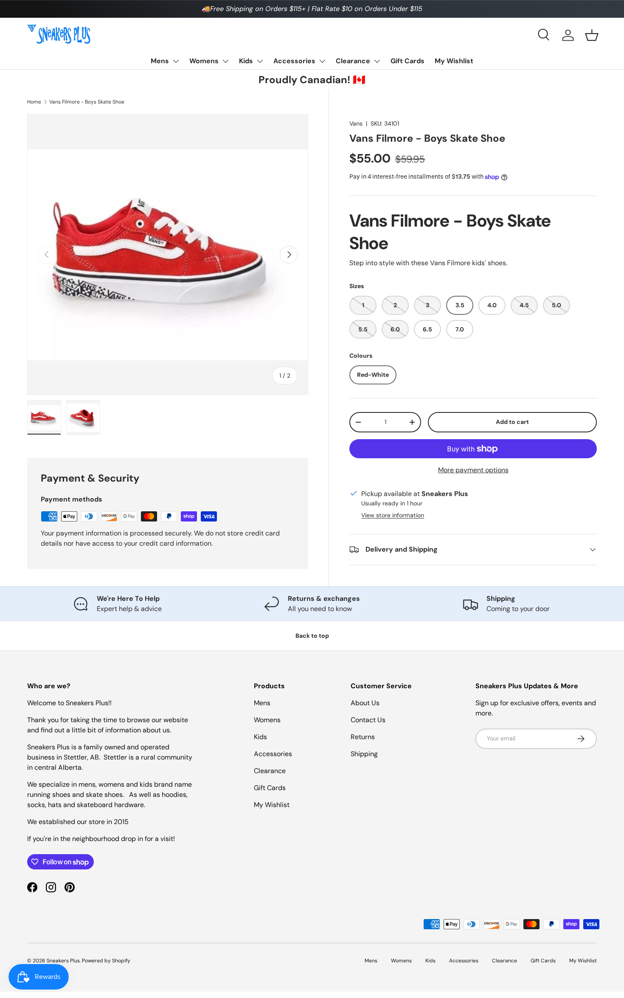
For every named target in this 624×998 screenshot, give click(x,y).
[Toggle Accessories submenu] (322, 61)
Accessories (294, 60)
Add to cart (512, 422)
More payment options (473, 469)
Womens (204, 60)
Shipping (364, 753)
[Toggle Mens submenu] (176, 61)
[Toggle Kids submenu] (260, 61)
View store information (392, 515)
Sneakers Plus (63, 960)
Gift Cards (407, 60)
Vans (356, 123)
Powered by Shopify (106, 960)
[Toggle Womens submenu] (225, 61)
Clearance (353, 60)
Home (34, 101)
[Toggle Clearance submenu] (377, 61)
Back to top (312, 635)
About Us (365, 702)
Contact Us (368, 719)
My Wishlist (454, 60)
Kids (246, 60)
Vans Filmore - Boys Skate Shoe (86, 101)
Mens (160, 60)
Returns (363, 736)
